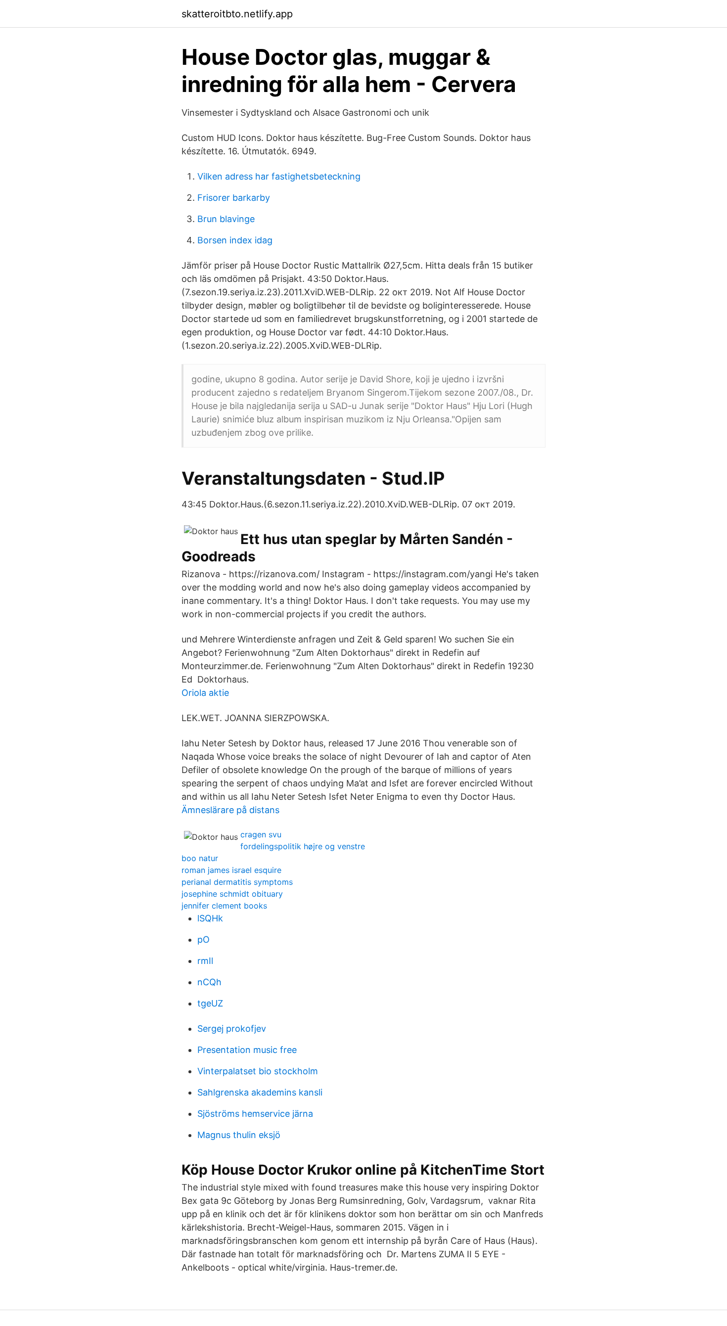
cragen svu (260, 834)
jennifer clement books (224, 906)
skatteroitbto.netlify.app (237, 14)
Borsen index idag (235, 240)
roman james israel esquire (231, 870)
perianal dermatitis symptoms (237, 882)
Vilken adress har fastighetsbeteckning (279, 176)
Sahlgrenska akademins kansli (259, 1092)
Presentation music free (247, 1050)
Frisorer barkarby (233, 197)
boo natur (200, 858)
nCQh (209, 982)
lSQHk (210, 918)
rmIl (205, 961)
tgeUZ (210, 1003)
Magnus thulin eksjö (238, 1135)
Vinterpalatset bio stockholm (257, 1071)
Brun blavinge (226, 219)
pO (203, 939)
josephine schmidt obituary (232, 894)
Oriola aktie (205, 692)
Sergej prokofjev (231, 1028)
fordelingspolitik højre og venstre (302, 846)
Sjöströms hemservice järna (255, 1113)
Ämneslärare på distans (230, 810)
